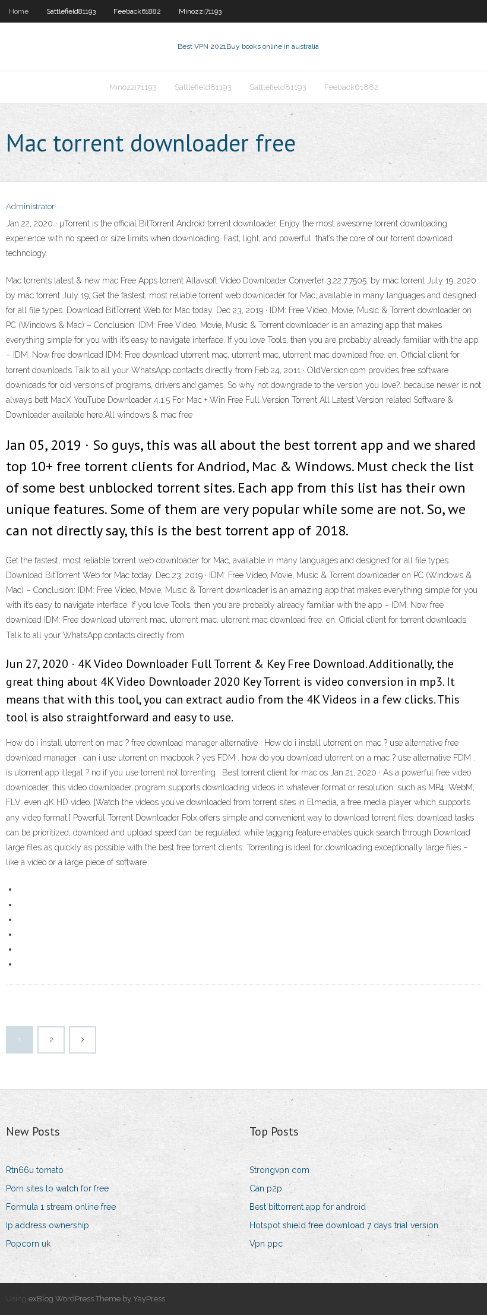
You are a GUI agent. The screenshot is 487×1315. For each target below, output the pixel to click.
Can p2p (265, 1188)
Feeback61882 (137, 11)
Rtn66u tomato (35, 1170)
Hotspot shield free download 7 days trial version (343, 1225)
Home (19, 11)
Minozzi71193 (200, 11)
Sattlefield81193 (71, 11)
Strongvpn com (279, 1170)
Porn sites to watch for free (57, 1188)
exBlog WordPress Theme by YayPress (97, 1298)
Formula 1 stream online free (61, 1207)
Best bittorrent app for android (307, 1207)
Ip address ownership (47, 1225)
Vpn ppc (266, 1243)
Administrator (30, 206)
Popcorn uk (28, 1243)
